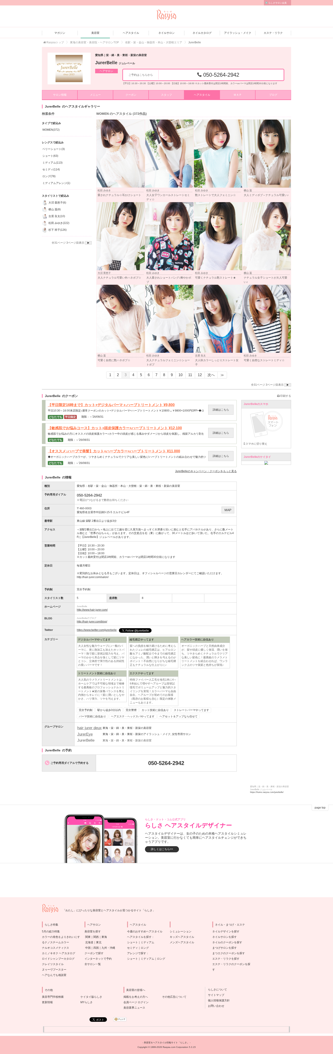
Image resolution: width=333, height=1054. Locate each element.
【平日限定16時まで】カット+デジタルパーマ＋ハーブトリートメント (111, 405)
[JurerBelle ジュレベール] (69, 68)
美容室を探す (92, 931)
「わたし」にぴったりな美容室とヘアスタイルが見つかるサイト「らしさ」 (109, 910)
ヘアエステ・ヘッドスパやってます (132, 716)
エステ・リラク (273, 32)
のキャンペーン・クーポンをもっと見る (206, 471)
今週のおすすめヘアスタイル (144, 931)
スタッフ (166, 94)
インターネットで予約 (98, 958)
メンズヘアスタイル (182, 942)
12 (200, 375)
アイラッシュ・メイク (237, 32)
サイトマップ (214, 995)
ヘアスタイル (131, 32)
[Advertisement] (166, 880)
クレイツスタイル (53, 964)
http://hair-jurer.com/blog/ (92, 621)
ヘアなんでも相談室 (54, 975)
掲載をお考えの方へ (135, 996)
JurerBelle (115, 62)
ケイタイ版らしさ (91, 996)
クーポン (130, 94)
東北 (98, 942)
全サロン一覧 (92, 964)
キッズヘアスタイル (182, 937)
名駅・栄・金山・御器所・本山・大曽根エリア (153, 42)
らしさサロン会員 (277, 3)
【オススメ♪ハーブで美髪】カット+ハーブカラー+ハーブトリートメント (114, 451)
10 (181, 375)
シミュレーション (180, 931)
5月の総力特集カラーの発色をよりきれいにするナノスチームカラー (61, 937)
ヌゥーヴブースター (54, 969)
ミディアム (147, 942)
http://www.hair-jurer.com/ (92, 609)
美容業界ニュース (134, 1007)
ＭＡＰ (238, 94)
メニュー (95, 94)
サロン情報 (60, 94)
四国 (96, 947)
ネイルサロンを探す (224, 937)
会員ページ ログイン (136, 1002)
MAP (227, 510)
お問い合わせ (214, 1005)
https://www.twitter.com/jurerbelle (97, 630)
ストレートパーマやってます (191, 710)
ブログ (273, 94)
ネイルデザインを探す (225, 931)
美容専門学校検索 (53, 996)
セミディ (132, 947)
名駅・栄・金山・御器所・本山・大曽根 (112, 486)
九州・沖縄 (108, 947)
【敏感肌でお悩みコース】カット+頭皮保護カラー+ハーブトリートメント (115, 428)
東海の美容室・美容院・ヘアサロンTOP (94, 42)
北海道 (89, 942)
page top (320, 807)
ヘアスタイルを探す (139, 937)
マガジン (59, 32)
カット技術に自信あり (155, 710)
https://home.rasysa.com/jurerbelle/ (267, 792)
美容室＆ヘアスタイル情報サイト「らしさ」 (166, 1042)
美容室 (95, 32)
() (51, 129)
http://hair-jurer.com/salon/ (93, 577)
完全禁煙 (131, 710)
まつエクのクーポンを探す (228, 953)
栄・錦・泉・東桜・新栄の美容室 (159, 486)
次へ (211, 375)
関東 (88, 937)
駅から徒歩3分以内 (109, 710)
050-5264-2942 (220, 75)
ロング (145, 947)
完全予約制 (85, 710)
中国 (88, 947)
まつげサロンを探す (224, 947)
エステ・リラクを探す (225, 958)
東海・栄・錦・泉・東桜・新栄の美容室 (127, 728)
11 (190, 375)
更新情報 (47, 1002)
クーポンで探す (94, 953)
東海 (104, 937)
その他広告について (174, 996)
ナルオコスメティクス (55, 947)
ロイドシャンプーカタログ (58, 958)
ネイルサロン (166, 32)
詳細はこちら (221, 409)
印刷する (285, 395)
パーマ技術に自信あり (92, 716)
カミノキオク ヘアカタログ (58, 953)
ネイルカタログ (202, 32)
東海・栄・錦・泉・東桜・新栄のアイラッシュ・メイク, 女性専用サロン (147, 734)
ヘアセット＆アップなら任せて (178, 716)
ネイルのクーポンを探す (227, 942)
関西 (96, 937)
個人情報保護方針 (217, 1000)
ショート (132, 942)
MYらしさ (86, 1002)
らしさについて (216, 989)
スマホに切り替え (256, 443)
